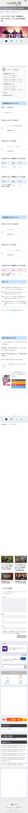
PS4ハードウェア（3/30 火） (11, 86)
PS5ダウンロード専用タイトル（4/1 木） (14, 79)
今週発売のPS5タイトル (9, 73)
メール (3, 620)
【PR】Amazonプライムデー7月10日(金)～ (14, 8)
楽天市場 (14, 385)
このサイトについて (10, 807)
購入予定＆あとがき (8, 95)
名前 (3, 614)
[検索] (25, 666)
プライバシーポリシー (14, 809)
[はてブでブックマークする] (16, 41)
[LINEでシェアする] (22, 41)
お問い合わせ (19, 807)
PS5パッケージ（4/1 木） (10, 77)
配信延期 (14, 310)
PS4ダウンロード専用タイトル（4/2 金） (14, 89)
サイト (3, 626)
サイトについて (7, 678)
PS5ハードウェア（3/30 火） (11, 75)
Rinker (16, 377)
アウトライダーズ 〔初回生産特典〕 (14, 146)
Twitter (20, 185)
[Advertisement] (14, 54)
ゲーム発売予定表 (12, 424)
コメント (4, 597)
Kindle (14, 380)
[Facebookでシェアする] (11, 41)
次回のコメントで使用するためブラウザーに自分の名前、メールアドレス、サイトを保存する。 (14, 632)
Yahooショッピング (17, 387)
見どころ (5, 92)
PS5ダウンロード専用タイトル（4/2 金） (14, 81)
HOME (15, 804)
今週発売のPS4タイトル (9, 84)
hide (16, 69)
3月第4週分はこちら (9, 112)
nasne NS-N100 (10, 125)
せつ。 (20, 755)
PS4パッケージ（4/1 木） (10, 88)
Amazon (15, 382)
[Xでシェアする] (6, 41)
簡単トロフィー (7, 683)
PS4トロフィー (20, 678)
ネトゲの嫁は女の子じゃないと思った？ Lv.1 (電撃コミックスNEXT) (18, 374)
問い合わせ (20, 683)
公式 (13, 130)
